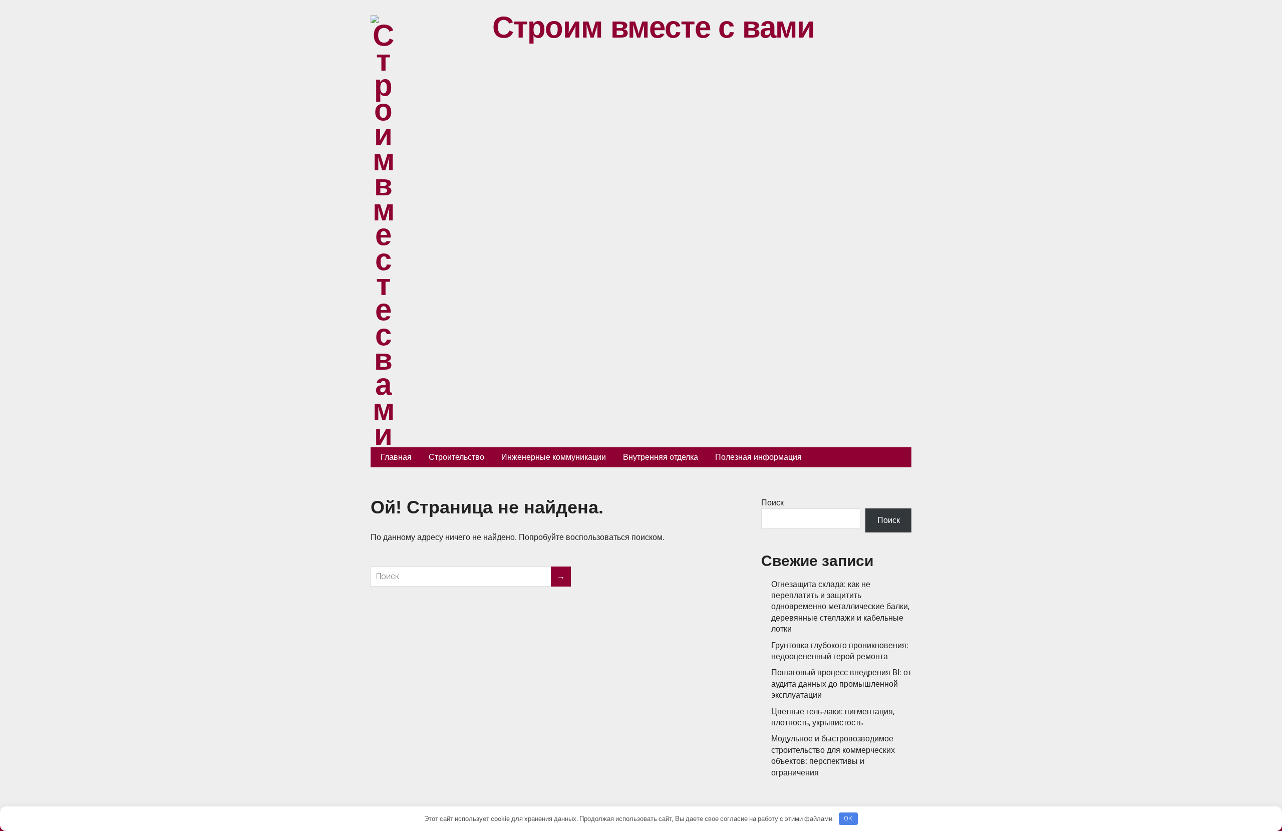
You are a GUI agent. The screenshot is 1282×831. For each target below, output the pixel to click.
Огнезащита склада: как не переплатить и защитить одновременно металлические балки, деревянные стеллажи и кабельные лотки (840, 607)
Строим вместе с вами (653, 27)
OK (848, 818)
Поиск (772, 502)
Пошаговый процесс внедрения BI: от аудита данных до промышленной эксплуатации (841, 684)
